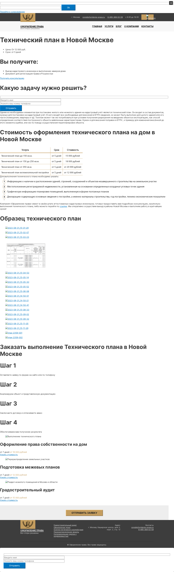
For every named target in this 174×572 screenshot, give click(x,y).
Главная (97, 26)
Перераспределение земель (66, 532)
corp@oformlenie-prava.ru (94, 17)
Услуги (109, 26)
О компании (131, 26)
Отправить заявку (84, 512)
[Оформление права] (27, 21)
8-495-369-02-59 (115, 17)
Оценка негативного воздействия (68, 530)
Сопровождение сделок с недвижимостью (65, 535)
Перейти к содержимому (12, 11)
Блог (119, 26)
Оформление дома (62, 528)
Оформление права (32, 26)
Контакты (147, 26)
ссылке (63, 206)
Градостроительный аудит (65, 525)
